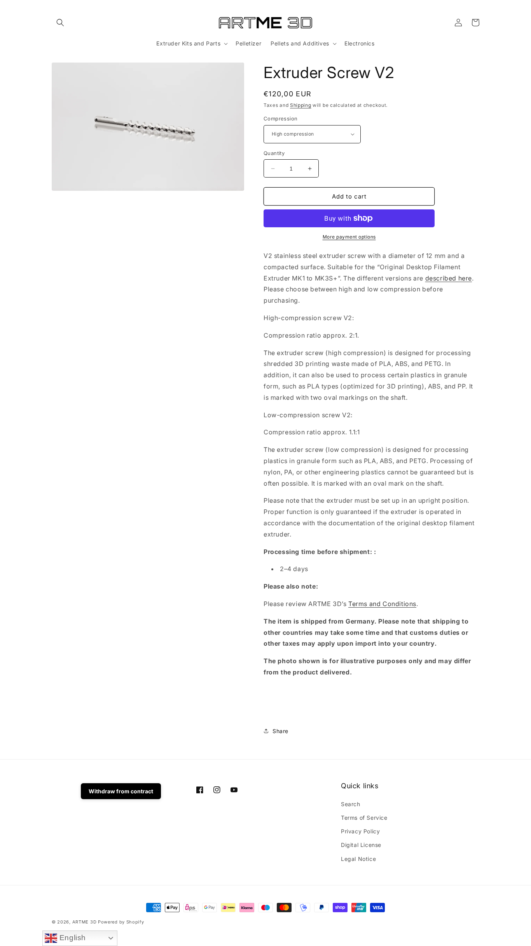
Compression (280, 118)
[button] (60, 22)
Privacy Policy (360, 831)
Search (350, 804)
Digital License (361, 844)
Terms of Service (364, 817)
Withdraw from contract (121, 791)
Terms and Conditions (382, 604)
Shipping (300, 105)
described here (448, 278)
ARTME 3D (84, 922)
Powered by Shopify (121, 922)
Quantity (274, 153)
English (71, 938)
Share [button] (280, 731)
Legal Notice (358, 858)
